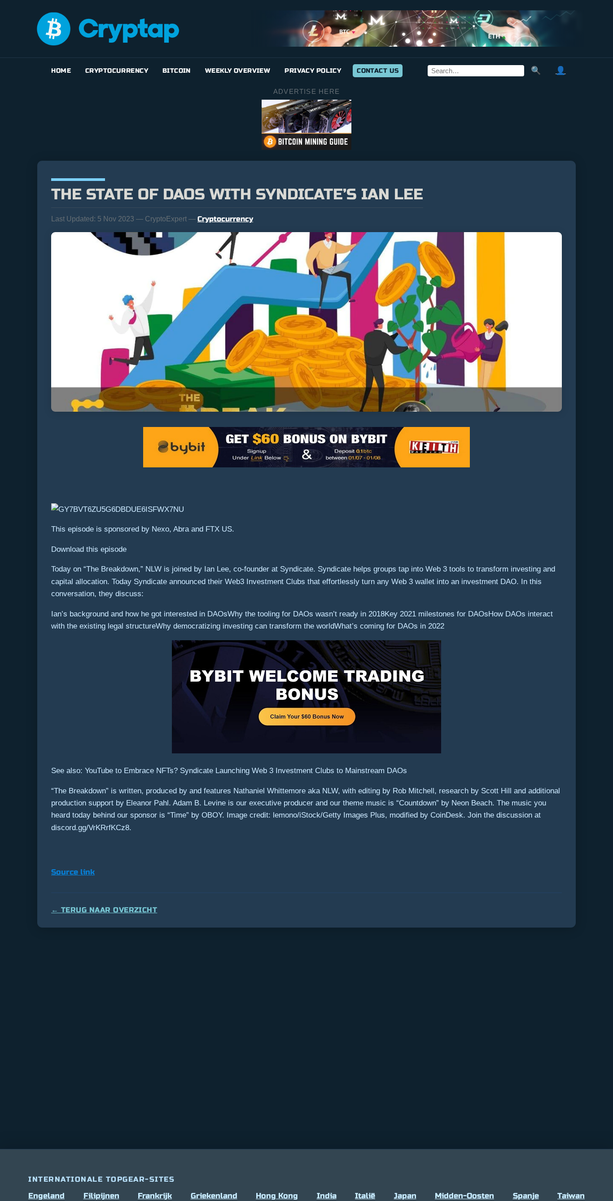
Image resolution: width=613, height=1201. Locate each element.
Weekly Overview (237, 71)
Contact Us (377, 71)
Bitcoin (176, 71)
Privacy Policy (313, 71)
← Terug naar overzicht (104, 910)
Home (61, 71)
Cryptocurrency (116, 71)
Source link (73, 872)
